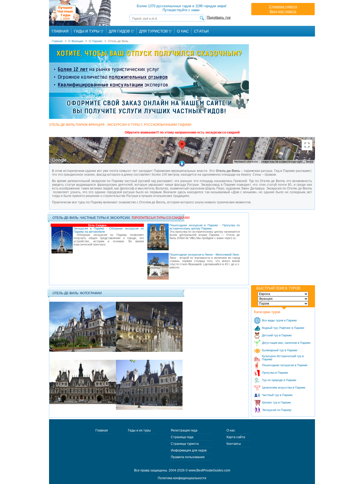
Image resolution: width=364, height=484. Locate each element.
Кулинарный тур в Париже (279, 350)
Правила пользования (188, 457)
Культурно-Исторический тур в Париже (283, 357)
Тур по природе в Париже (279, 380)
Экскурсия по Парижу (277, 410)
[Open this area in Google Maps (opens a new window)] (59, 160)
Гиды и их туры (139, 430)
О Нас (183, 31)
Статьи (201, 31)
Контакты (234, 444)
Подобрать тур (218, 17)
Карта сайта (236, 437)
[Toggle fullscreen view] (307, 145)
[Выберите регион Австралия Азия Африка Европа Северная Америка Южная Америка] (283, 294)
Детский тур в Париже (277, 335)
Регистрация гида (184, 430)
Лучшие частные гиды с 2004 (80, 13)
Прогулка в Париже (275, 372)
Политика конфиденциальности (182, 478)
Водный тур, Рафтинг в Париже (283, 327)
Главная (60, 31)
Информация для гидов (189, 450)
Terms (309, 161)
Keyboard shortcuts (246, 161)
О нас (231, 430)
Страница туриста (283, 7)
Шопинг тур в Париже (276, 402)
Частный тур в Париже (277, 395)
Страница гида (182, 437)
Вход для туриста (283, 11)
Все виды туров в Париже (279, 320)
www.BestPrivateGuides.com (209, 470)
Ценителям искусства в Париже (283, 387)
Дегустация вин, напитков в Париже (286, 342)
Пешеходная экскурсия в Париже (285, 365)
